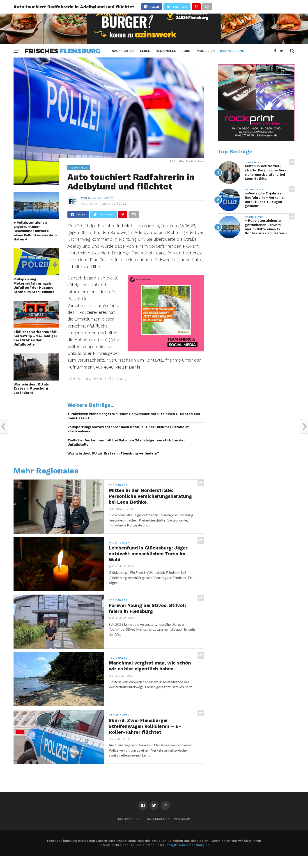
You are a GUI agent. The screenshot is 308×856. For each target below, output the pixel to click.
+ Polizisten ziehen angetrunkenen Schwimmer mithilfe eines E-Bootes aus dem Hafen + (35, 231)
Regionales (166, 51)
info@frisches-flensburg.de (187, 845)
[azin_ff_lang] (154, 42)
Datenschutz (158, 819)
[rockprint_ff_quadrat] (256, 140)
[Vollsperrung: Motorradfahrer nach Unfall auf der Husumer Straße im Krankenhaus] (36, 274)
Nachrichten (123, 51)
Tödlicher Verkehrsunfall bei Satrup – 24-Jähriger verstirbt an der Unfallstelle (35, 338)
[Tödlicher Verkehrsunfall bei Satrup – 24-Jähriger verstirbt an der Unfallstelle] (36, 326)
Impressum (181, 819)
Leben (145, 51)
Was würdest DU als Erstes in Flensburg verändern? (31, 388)
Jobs (186, 51)
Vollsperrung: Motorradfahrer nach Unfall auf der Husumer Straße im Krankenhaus (34, 285)
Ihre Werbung (232, 51)
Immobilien (205, 51)
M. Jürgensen (98, 197)
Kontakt (125, 819)
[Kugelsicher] (166, 350)
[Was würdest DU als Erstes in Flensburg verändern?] (36, 379)
